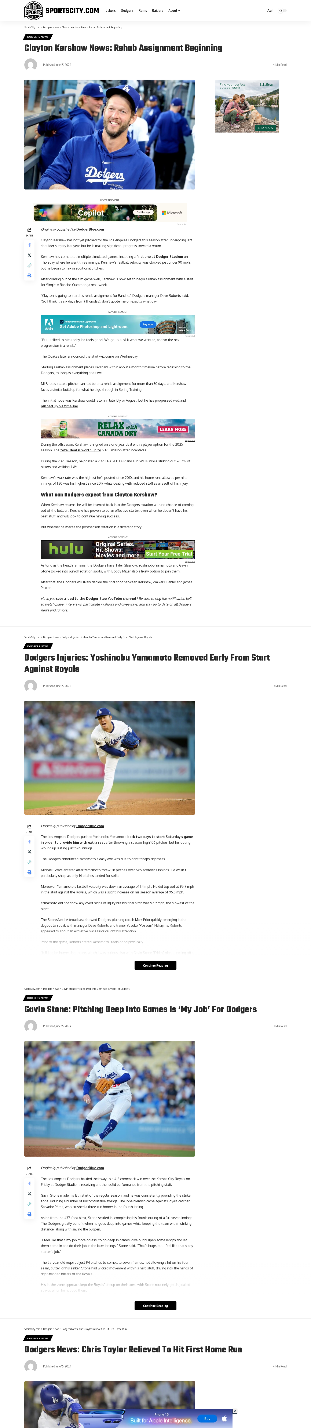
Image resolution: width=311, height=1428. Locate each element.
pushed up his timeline (59, 406)
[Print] (29, 275)
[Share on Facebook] (29, 245)
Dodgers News (38, 36)
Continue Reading (155, 965)
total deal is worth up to (80, 450)
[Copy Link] (29, 265)
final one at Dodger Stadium (159, 256)
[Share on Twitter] (29, 255)
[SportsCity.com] (61, 10)
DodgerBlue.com (90, 229)
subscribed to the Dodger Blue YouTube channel (96, 598)
